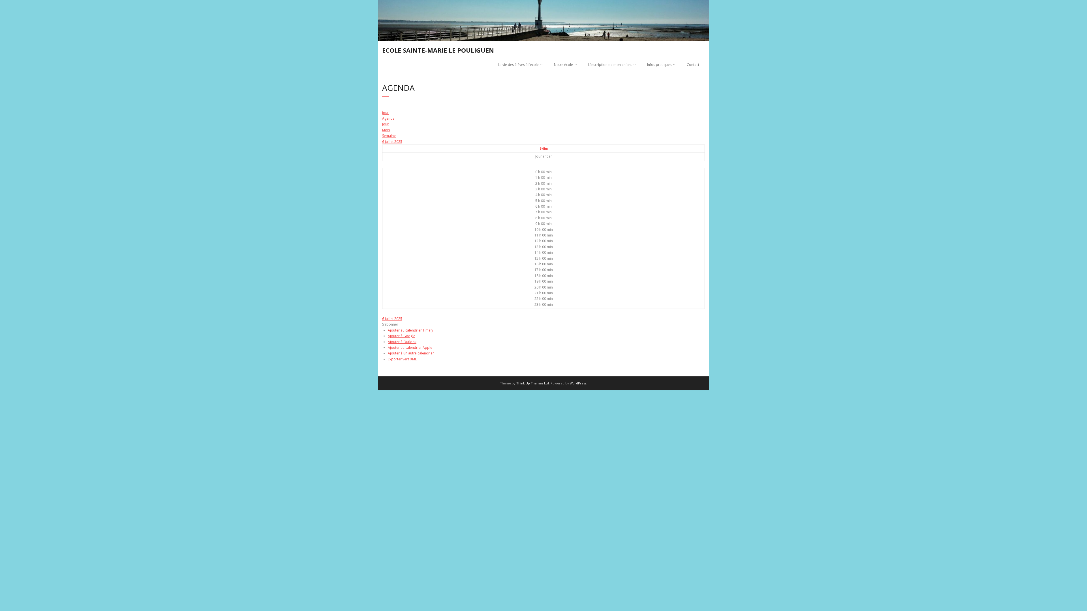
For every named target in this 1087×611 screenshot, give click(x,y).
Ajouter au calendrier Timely (410, 330)
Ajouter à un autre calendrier (411, 353)
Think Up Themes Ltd (532, 383)
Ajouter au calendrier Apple (410, 347)
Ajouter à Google (401, 336)
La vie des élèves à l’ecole (518, 64)
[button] (390, 324)
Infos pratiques (659, 64)
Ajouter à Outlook (402, 341)
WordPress (578, 383)
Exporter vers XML (402, 359)
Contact (693, 64)
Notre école (563, 64)
